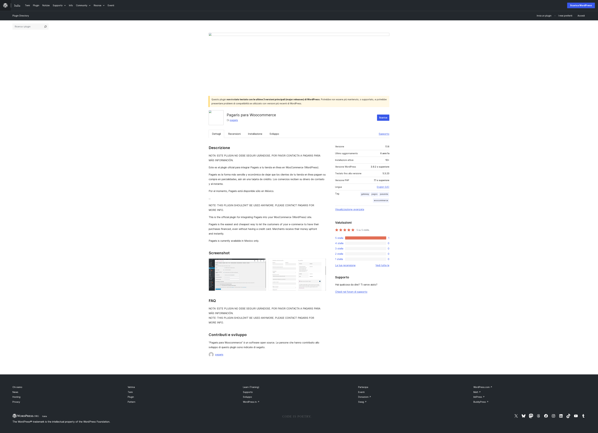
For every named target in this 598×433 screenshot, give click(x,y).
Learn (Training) (251, 387)
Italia (44, 416)
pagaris (234, 120)
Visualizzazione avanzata (349, 209)
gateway (365, 194)
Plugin (131, 397)
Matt (477, 392)
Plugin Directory (20, 15)
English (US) (383, 187)
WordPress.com (482, 387)
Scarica (383, 117)
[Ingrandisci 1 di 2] (261, 262)
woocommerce (381, 200)
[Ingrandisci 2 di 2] (321, 262)
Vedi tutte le (382, 265)
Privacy (16, 402)
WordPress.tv (251, 402)
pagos (374, 194)
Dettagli (216, 133)
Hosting (16, 397)
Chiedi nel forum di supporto (351, 291)
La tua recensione (345, 265)
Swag (362, 402)
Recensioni (234, 133)
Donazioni (364, 397)
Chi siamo (17, 387)
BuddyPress (481, 402)
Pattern (131, 402)
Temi (130, 392)
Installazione (255, 133)
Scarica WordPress (581, 5)
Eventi (361, 392)
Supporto (384, 133)
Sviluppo (274, 133)
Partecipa (363, 387)
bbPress (479, 397)
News (15, 392)
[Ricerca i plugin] (45, 26)
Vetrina (131, 387)
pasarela (384, 194)
